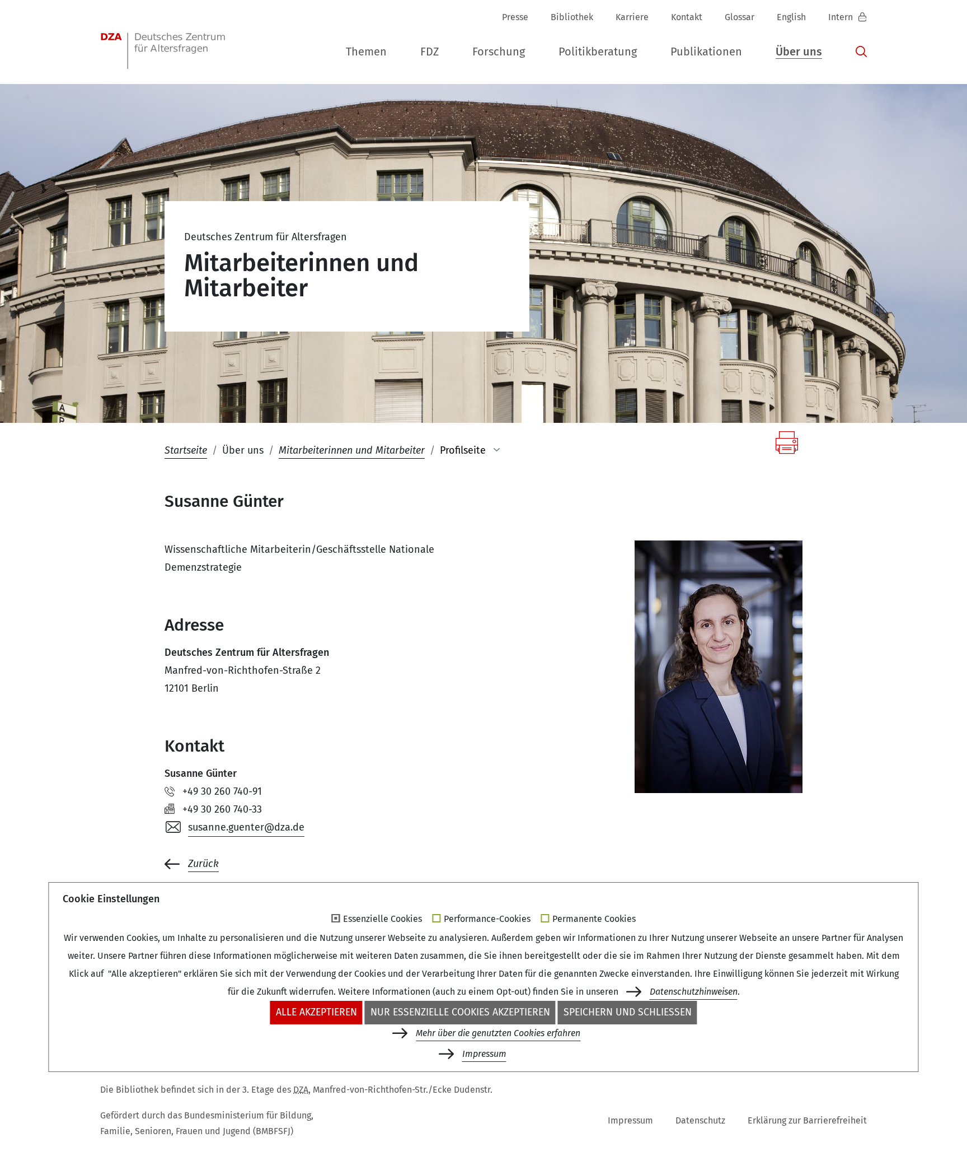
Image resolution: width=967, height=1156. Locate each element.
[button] (366, 52)
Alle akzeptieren (316, 1012)
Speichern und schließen (628, 1012)
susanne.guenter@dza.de (246, 827)
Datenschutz (700, 1120)
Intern (841, 17)
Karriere (632, 17)
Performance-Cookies (487, 919)
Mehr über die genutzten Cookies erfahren (498, 1033)
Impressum (630, 1120)
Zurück (203, 863)
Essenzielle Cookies (382, 919)
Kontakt (686, 17)
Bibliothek (572, 17)
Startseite (186, 450)
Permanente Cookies (594, 919)
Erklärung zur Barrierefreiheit (807, 1120)
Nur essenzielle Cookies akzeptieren (460, 1012)
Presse (515, 17)
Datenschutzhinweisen (694, 991)
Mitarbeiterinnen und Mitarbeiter (352, 450)
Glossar (739, 17)
